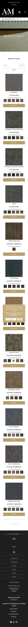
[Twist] (22, 212)
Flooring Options (8, 19)
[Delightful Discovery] (14, 342)
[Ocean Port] (10, 286)
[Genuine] (13, 100)
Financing (14, 566)
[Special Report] (13, 509)
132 (15, 524)
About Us (14, 573)
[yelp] (14, 622)
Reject (14, 319)
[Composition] (17, 137)
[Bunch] (9, 212)
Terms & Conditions (14, 609)
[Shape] (14, 417)
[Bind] (14, 194)
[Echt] (9, 100)
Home (3, 19)
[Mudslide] (14, 231)
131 (13, 524)
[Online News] (14, 491)
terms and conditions (12, 314)
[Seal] (22, 435)
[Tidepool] (14, 268)
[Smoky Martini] (18, 323)
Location (14, 569)
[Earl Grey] (18, 286)
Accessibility (13, 617)
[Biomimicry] (14, 119)
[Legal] (17, 100)
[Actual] (14, 82)
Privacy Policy (13, 611)
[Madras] (5, 323)
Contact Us (14, 577)
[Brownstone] (14, 286)
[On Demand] (22, 509)
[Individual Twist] (12, 398)
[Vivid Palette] (22, 360)
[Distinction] (22, 137)
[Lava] (13, 435)
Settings (19, 319)
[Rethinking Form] (16, 398)
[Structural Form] (20, 398)
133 (17, 524)
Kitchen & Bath (14, 562)
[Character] (9, 137)
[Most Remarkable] (9, 360)
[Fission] (17, 435)
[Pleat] (17, 212)
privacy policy (16, 312)
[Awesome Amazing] (17, 360)
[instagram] (16, 622)
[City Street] (23, 286)
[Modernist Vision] (13, 360)
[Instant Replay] (17, 509)
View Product (14, 106)
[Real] (22, 100)
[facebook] (11, 622)
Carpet (13, 19)
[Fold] (13, 212)
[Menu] (19, 12)
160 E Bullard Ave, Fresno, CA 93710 (14, 2)
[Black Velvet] (23, 323)
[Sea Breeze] (10, 323)
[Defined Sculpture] (14, 379)
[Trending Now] (9, 509)
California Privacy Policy (14, 614)
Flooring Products (14, 558)
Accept (8, 319)
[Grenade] (9, 435)
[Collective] (13, 137)
